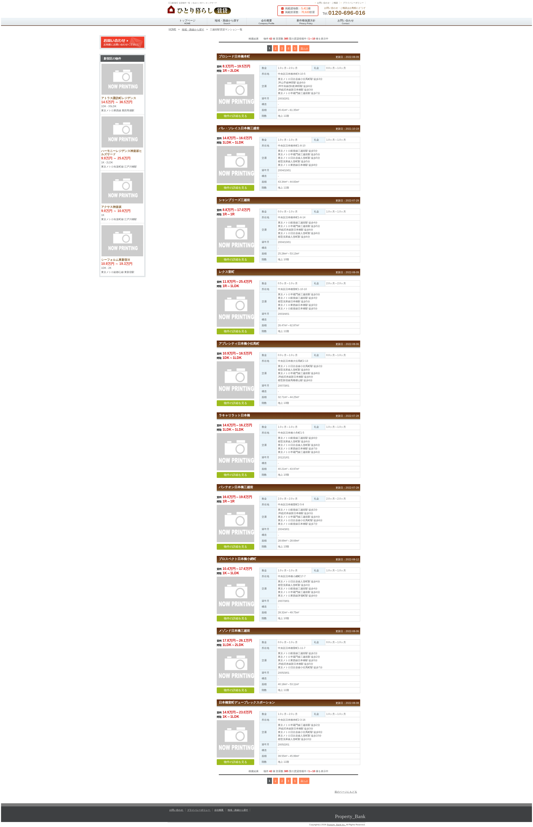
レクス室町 (226, 271)
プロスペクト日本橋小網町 (237, 558)
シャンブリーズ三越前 (234, 200)
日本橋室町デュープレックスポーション (247, 702)
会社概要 (266, 22)
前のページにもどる (346, 791)
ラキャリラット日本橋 (234, 415)
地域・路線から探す (227, 22)
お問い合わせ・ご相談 (327, 3)
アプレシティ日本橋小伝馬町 (239, 343)
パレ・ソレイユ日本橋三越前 (239, 128)
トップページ (187, 22)
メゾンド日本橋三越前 (234, 630)
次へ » (304, 48)
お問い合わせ (345, 22)
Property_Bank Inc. (336, 824)
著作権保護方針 (305, 22)
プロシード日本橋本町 (234, 56)
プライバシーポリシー (353, 3)
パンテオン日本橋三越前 (236, 487)
